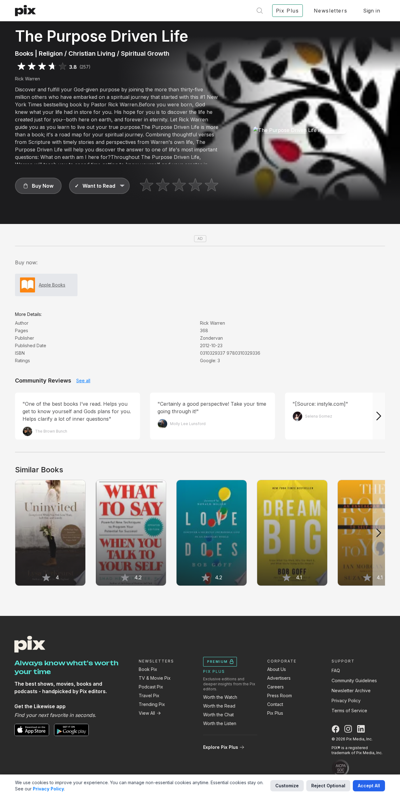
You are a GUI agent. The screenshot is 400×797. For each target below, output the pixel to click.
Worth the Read (219, 705)
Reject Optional (328, 785)
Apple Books (52, 284)
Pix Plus (275, 713)
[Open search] (260, 11)
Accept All (369, 785)
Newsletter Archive (351, 690)
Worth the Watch (220, 697)
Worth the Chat (218, 714)
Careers (275, 686)
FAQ (336, 670)
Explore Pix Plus (220, 747)
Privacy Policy (346, 700)
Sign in (371, 11)
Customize (287, 785)
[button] (38, 186)
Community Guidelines (354, 680)
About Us (276, 669)
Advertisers (279, 678)
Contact (275, 704)
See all (83, 380)
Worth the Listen (219, 723)
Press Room (279, 695)
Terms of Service (349, 710)
